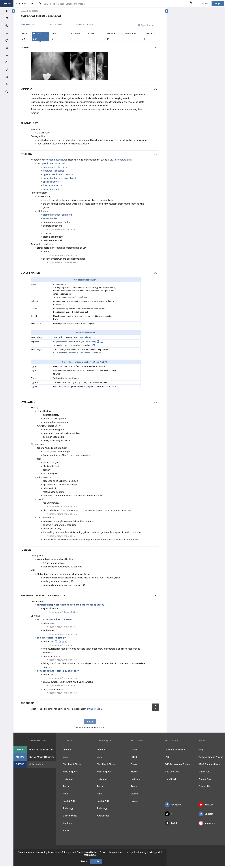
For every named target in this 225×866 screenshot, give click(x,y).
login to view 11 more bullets (63, 262)
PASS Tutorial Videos (209, 764)
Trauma (67, 749)
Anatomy (67, 823)
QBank (134, 757)
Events (134, 801)
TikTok (174, 823)
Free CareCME (172, 771)
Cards (134, 749)
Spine (66, 757)
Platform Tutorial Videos (211, 757)
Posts (134, 786)
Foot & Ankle (69, 801)
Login (217, 3)
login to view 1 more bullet (62, 536)
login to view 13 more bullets (63, 612)
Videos (134, 793)
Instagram (210, 823)
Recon (66, 786)
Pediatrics (68, 779)
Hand (65, 793)
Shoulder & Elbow (72, 764)
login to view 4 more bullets (63, 634)
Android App (205, 779)
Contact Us (204, 786)
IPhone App (204, 771)
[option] (50, 66)
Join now (204, 4)
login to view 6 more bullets (63, 255)
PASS (167, 757)
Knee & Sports (70, 771)
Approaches (103, 815)
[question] (98, 341)
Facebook (176, 804)
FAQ (201, 749)
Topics (134, 771)
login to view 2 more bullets (63, 506)
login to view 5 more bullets (63, 229)
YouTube (209, 804)
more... (67, 830)
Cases (134, 764)
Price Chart (170, 779)
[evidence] (101, 341)
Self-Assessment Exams (177, 764)
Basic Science (70, 815)
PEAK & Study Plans (175, 749)
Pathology (68, 808)
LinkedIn (209, 813)
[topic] (72, 174)
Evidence (135, 779)
